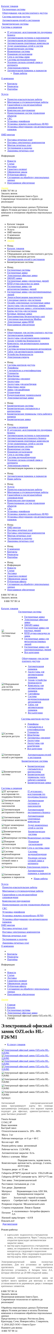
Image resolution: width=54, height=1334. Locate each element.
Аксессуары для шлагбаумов (21, 384)
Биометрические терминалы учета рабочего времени (37, 777)
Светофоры (13, 346)
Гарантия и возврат (17, 169)
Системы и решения (11, 27)
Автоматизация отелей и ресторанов (21, 20)
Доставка (12, 166)
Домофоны (12, 367)
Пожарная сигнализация (19, 54)
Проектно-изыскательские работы (24, 99)
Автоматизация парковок (20, 335)
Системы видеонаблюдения (21, 59)
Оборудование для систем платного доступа (25, 13)
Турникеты (13, 373)
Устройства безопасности (20, 354)
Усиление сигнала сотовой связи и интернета (37, 861)
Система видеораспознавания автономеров (29, 349)
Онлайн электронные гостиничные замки (28, 302)
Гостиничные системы (13, 9)
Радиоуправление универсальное (24, 395)
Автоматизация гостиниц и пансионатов (28, 37)
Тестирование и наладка (19, 148)
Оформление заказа (17, 172)
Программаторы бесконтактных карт (26, 316)
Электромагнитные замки (20, 397)
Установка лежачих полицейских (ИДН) (27, 124)
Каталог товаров (9, 6)
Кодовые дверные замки (19, 313)
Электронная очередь (18, 67)
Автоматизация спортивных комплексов (28, 43)
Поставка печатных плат (20, 139)
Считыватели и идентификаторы (24, 370)
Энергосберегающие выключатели (25, 297)
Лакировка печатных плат (20, 150)
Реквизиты (12, 86)
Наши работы (20, 73)
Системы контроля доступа (16, 16)
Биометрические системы (15, 24)
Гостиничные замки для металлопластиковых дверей (21, 287)
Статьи (10, 163)
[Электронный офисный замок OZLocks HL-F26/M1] (27, 1053)
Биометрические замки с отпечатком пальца (29, 308)
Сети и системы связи (18, 57)
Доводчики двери (16, 387)
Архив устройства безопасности (23, 340)
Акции (4, 188)
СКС (9, 118)
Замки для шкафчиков (18, 389)
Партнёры (12, 89)
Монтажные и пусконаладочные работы (27, 102)
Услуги (4, 94)
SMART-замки (14, 278)
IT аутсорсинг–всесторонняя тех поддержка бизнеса (37, 794)
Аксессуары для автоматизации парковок (28, 338)
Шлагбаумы (13, 376)
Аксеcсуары (13, 381)
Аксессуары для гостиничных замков (26, 305)
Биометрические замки (19, 419)
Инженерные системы (18, 51)
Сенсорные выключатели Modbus (24, 319)
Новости (11, 161)
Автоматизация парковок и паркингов (27, 70)
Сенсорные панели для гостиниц (24, 300)
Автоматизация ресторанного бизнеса (26, 40)
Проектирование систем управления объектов (26, 904)
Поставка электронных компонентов (26, 142)
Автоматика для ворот (18, 378)
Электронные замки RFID (20, 322)
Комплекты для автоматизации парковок (28, 343)
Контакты (12, 83)
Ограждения (13, 392)
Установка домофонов (18, 121)
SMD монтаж (8, 134)
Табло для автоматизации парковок (25, 351)
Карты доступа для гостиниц (22, 311)
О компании (7, 78)
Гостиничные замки (17, 272)
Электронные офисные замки (22, 275)
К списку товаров (16, 1044)
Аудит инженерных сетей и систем (25, 46)
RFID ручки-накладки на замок (23, 283)
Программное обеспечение (21, 183)
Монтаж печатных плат (19, 145)
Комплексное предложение (21, 110)
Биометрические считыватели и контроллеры (36, 769)
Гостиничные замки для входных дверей (28, 281)
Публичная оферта (16, 174)
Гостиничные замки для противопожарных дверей (37, 648)
